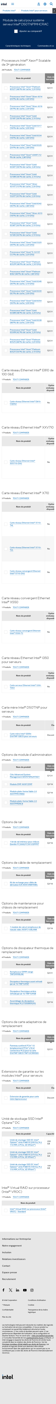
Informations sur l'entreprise (16, 1239)
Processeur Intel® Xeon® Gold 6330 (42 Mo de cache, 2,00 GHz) (25, 292)
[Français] (45, 4)
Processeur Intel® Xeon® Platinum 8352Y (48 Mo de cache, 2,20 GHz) (25, 88)
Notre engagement (12, 1245)
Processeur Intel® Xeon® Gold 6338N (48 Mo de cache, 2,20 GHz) (25, 311)
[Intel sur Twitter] (10, 1290)
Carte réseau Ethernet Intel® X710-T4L (25, 524)
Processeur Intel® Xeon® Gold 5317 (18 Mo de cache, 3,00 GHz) (25, 127)
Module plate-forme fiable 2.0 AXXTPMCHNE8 (23, 792)
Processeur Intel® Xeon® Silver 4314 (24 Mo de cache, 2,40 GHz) (26, 97)
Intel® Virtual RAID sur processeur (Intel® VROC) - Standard (28, 1210)
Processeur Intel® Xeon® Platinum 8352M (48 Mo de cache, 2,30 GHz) (25, 263)
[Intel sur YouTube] (24, 1290)
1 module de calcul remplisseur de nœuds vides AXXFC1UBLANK (25, 928)
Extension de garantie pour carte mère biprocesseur (24, 1097)
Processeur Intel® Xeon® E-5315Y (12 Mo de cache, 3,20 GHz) (25, 253)
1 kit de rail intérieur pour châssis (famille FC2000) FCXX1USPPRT (24, 843)
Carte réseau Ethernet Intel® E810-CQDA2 (25, 402)
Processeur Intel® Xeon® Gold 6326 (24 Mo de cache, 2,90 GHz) (25, 146)
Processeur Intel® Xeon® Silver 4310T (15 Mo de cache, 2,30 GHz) (25, 185)
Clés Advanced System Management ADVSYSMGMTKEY (25, 775)
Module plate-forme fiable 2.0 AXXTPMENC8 (23, 802)
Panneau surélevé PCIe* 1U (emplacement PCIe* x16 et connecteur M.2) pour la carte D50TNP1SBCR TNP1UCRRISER (24, 1049)
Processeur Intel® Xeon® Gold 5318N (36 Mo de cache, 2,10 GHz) (25, 175)
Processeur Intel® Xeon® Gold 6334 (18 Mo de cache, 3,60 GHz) (25, 136)
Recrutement (9, 1279)
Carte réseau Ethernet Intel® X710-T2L (25, 548)
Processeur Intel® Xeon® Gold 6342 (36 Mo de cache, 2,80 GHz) (25, 204)
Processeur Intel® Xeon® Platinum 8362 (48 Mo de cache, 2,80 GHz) (25, 272)
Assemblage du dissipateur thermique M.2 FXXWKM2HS (23, 1002)
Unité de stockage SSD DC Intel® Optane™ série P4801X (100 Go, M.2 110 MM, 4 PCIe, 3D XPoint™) (26, 1167)
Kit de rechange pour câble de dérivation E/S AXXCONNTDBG (24, 883)
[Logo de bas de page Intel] (8, 1376)
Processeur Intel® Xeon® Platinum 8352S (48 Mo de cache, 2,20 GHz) (25, 340)
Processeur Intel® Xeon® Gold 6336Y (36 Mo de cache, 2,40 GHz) (25, 165)
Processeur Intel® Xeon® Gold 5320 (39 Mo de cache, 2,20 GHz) (25, 243)
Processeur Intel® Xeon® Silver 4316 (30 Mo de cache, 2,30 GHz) (26, 107)
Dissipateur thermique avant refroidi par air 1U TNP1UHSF (26, 982)
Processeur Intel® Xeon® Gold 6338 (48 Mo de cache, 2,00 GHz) (25, 321)
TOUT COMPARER (22, 70)
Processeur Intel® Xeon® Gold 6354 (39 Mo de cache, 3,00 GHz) (25, 302)
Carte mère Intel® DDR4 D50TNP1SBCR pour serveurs (23, 735)
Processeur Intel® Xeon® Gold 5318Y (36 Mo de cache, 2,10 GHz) (25, 117)
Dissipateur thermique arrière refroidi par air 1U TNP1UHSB (23, 992)
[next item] (54, 10)
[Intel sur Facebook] (3, 1290)
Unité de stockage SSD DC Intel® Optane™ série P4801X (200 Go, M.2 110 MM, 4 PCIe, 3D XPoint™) (26, 1142)
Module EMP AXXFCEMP (21, 784)
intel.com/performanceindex (42, 1336)
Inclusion (6, 1252)
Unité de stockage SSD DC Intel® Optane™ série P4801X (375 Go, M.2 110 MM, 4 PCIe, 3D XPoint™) (26, 1154)
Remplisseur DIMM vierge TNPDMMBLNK (21, 973)
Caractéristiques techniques (18, 45)
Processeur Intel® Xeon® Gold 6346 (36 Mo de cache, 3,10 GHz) (25, 282)
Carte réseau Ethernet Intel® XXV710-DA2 (22, 462)
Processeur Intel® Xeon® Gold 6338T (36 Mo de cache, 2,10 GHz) (25, 224)
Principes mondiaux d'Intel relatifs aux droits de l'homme (24, 1344)
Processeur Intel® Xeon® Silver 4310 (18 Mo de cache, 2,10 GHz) (26, 214)
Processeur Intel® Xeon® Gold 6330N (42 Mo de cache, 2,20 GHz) (25, 331)
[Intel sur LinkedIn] (17, 1290)
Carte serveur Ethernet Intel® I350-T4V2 (25, 686)
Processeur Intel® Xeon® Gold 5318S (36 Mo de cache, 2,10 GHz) (25, 233)
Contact (6, 1265)
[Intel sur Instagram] (31, 1290)
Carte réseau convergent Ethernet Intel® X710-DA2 (25, 572)
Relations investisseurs (13, 1259)
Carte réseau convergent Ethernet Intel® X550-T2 (25, 632)
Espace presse (9, 1272)
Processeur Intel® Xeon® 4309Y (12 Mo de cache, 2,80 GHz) (25, 156)
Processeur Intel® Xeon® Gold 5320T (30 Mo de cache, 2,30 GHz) (25, 195)
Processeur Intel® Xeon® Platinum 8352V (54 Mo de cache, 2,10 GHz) (25, 350)
